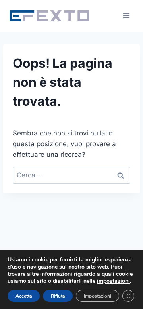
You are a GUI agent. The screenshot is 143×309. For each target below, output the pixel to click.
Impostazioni (97, 296)
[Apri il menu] (126, 16)
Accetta (23, 296)
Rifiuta (58, 296)
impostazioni (113, 281)
